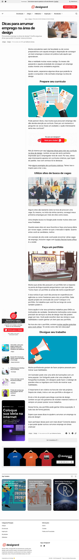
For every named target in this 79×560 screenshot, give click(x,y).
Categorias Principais (7, 523)
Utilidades (13, 382)
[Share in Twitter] (69, 433)
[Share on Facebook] (66, 433)
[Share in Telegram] (72, 433)
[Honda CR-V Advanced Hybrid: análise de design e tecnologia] (5, 360)
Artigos (30, 19)
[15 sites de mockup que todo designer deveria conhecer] (5, 393)
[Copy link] (75, 433)
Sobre (43, 525)
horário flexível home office (66, 240)
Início (26, 19)
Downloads (24, 1)
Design (9, 42)
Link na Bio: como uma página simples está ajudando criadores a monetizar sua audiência (17, 347)
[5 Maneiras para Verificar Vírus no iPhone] (5, 371)
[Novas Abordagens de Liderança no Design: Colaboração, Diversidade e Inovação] (39, 495)
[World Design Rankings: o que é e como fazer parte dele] (65, 495)
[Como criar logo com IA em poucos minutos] (5, 382)
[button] (73, 1)
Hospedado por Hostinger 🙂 (8, 558)
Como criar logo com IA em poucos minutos (17, 379)
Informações (45, 523)
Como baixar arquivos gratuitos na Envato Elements (41, 1)
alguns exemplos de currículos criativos (47, 165)
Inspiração (4, 531)
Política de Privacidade (48, 531)
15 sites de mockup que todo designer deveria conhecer (17, 391)
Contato (44, 528)
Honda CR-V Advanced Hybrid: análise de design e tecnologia (17, 358)
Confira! (56, 1)
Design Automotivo (15, 362)
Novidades (5, 534)
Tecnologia (13, 371)
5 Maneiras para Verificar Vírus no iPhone (17, 368)
